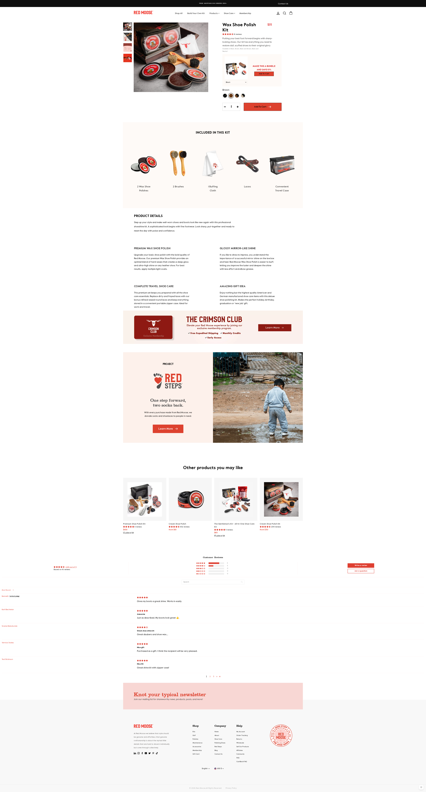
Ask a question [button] (361, 571)
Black (225, 95)
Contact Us (283, 4)
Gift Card (196, 754)
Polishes (195, 739)
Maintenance (197, 743)
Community (240, 754)
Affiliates (239, 750)
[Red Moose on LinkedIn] (135, 753)
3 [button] (213, 676)
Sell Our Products (242, 746)
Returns (239, 739)
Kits (194, 731)
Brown (231, 95)
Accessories (197, 746)
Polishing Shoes (220, 743)
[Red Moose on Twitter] (149, 753)
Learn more (165, 428)
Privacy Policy (231, 788)
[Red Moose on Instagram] (138, 753)
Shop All (178, 13)
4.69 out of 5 (71, 567)
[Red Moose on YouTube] (146, 753)
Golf (194, 735)
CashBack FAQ (241, 761)
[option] (213, 3)
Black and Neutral (243, 95)
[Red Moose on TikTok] (157, 753)
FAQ (237, 758)
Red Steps (218, 746)
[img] (142, 598)
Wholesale (240, 743)
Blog (216, 750)
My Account (240, 731)
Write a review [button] (361, 565)
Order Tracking (242, 735)
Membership (245, 13)
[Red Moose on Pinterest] (153, 753)
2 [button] (210, 676)
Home (217, 731)
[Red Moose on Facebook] (142, 753)
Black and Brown (237, 95)
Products (214, 13)
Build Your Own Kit (196, 13)
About (217, 735)
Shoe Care (229, 13)
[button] (228, 34)
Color (225, 90)
